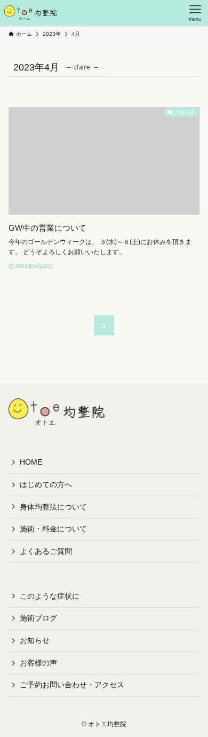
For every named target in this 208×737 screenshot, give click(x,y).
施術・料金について (53, 528)
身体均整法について (53, 507)
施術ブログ (38, 618)
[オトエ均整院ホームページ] (31, 13)
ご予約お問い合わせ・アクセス (72, 684)
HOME (31, 462)
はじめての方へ (46, 484)
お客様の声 (38, 662)
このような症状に (49, 596)
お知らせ (35, 640)
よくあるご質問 (46, 551)
